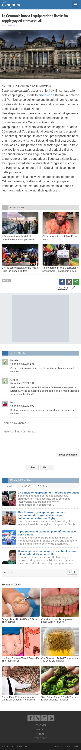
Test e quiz (40, 738)
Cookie (75, 747)
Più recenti (26, 486)
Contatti (40, 725)
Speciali (40, 729)
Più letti (9, 486)
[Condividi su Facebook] (62, 282)
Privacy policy (62, 747)
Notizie (6, 280)
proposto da (46, 95)
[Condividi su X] (69, 282)
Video (40, 734)
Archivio (42, 486)
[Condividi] (76, 282)
